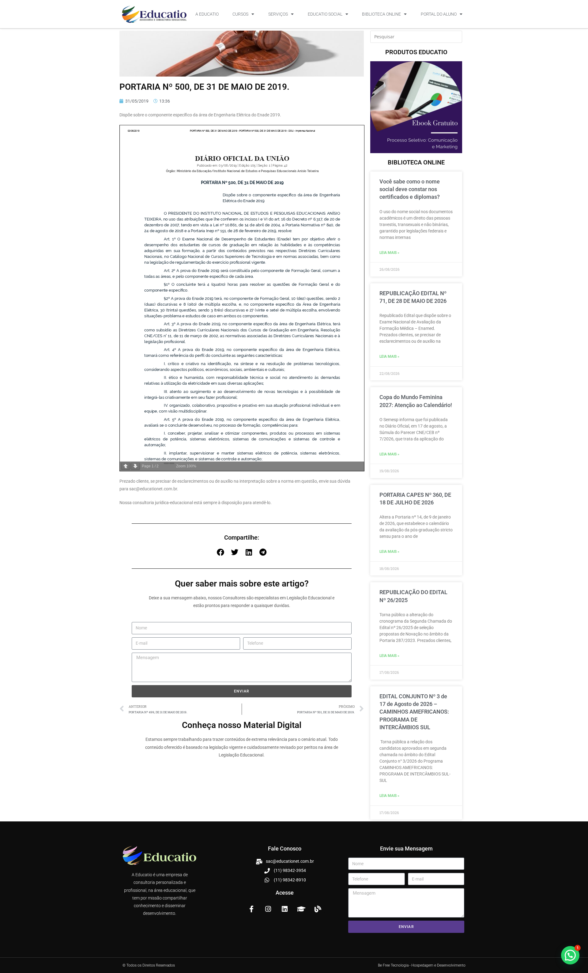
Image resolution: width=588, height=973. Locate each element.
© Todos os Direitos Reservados (149, 965)
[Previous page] (125, 466)
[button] (220, 552)
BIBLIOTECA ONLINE (381, 14)
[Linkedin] (284, 909)
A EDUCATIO (207, 14)
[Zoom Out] (166, 463)
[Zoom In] (171, 463)
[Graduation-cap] (301, 909)
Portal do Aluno (439, 14)
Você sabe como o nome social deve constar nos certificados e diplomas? (409, 189)
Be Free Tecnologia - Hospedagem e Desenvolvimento (422, 965)
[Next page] (135, 466)
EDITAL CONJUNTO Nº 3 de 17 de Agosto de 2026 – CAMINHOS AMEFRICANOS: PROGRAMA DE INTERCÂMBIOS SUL (414, 711)
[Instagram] (268, 909)
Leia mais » (389, 253)
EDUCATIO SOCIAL (325, 14)
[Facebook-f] (251, 909)
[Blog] (318, 909)
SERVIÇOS (278, 14)
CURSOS (240, 14)
